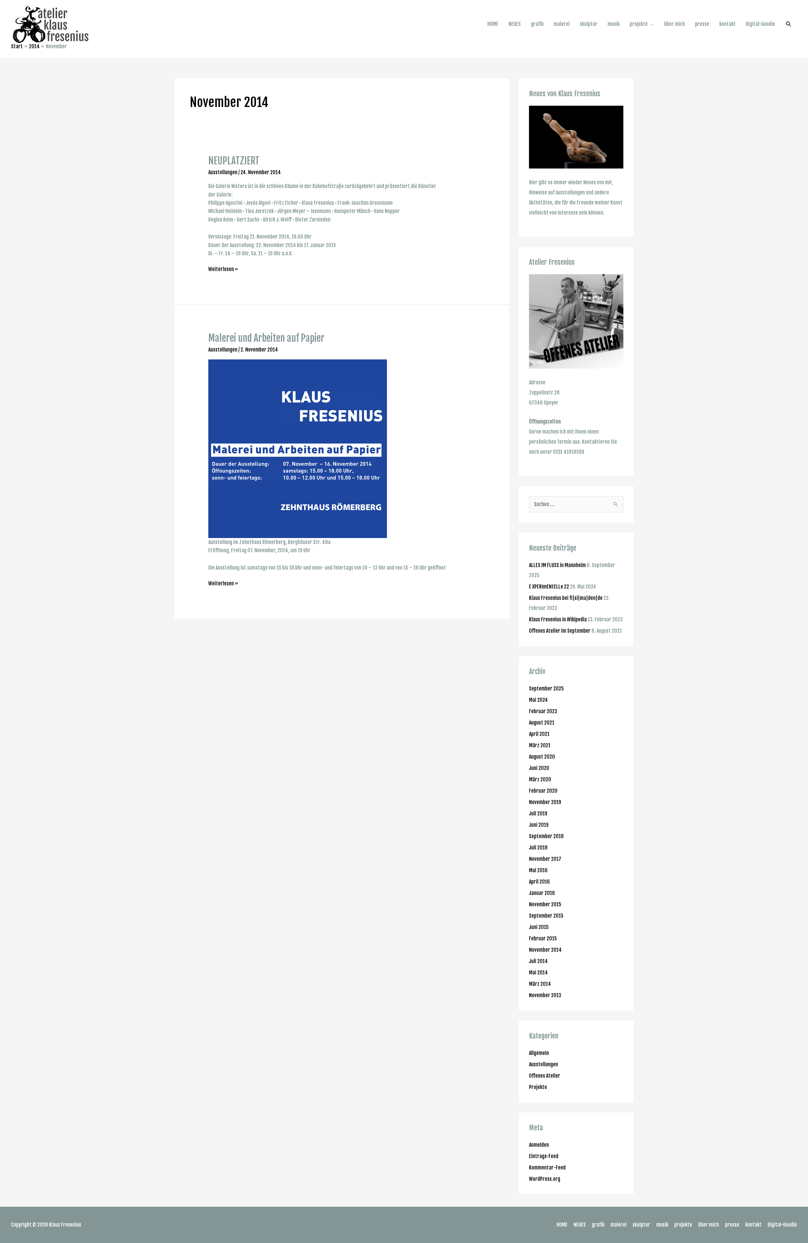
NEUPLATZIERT (233, 161)
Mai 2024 (538, 700)
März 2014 (540, 984)
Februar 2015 (543, 938)
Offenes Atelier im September (560, 631)
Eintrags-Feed (543, 1156)
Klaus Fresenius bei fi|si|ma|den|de (566, 598)
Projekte (538, 1087)
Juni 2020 (539, 768)
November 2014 (545, 950)
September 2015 (546, 916)
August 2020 (542, 757)
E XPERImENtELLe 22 (549, 586)
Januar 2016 (542, 893)
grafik (537, 24)
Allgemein (539, 1053)
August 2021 (541, 722)
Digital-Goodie (760, 24)
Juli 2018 (538, 847)
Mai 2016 (538, 870)
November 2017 (545, 859)
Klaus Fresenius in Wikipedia (558, 619)
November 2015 (545, 904)
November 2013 (545, 995)
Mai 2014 (538, 972)
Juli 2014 (538, 961)
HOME (492, 24)
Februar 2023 (543, 711)
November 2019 (545, 802)
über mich (674, 24)
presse (702, 24)
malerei (562, 24)
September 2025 (546, 688)
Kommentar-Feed (547, 1167)
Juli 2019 (538, 813)
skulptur (588, 24)
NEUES (514, 24)
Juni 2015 (539, 927)
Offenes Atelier (544, 1076)
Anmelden (539, 1145)
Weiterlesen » (223, 268)
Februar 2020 (543, 791)
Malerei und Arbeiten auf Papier (266, 338)
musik (614, 24)
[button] (788, 24)
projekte (639, 24)
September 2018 (546, 836)
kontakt (727, 24)
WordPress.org (544, 1179)
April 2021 (539, 734)
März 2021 (539, 745)
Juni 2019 (539, 825)
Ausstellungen (222, 172)
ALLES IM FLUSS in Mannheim (557, 565)
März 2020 (540, 779)
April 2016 (539, 882)
